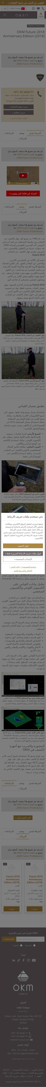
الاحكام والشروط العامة (23, 570)
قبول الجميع (24, 545)
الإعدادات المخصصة (24, 559)
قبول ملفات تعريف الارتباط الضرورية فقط (24, 553)
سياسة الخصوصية (29, 567)
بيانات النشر (15, 567)
